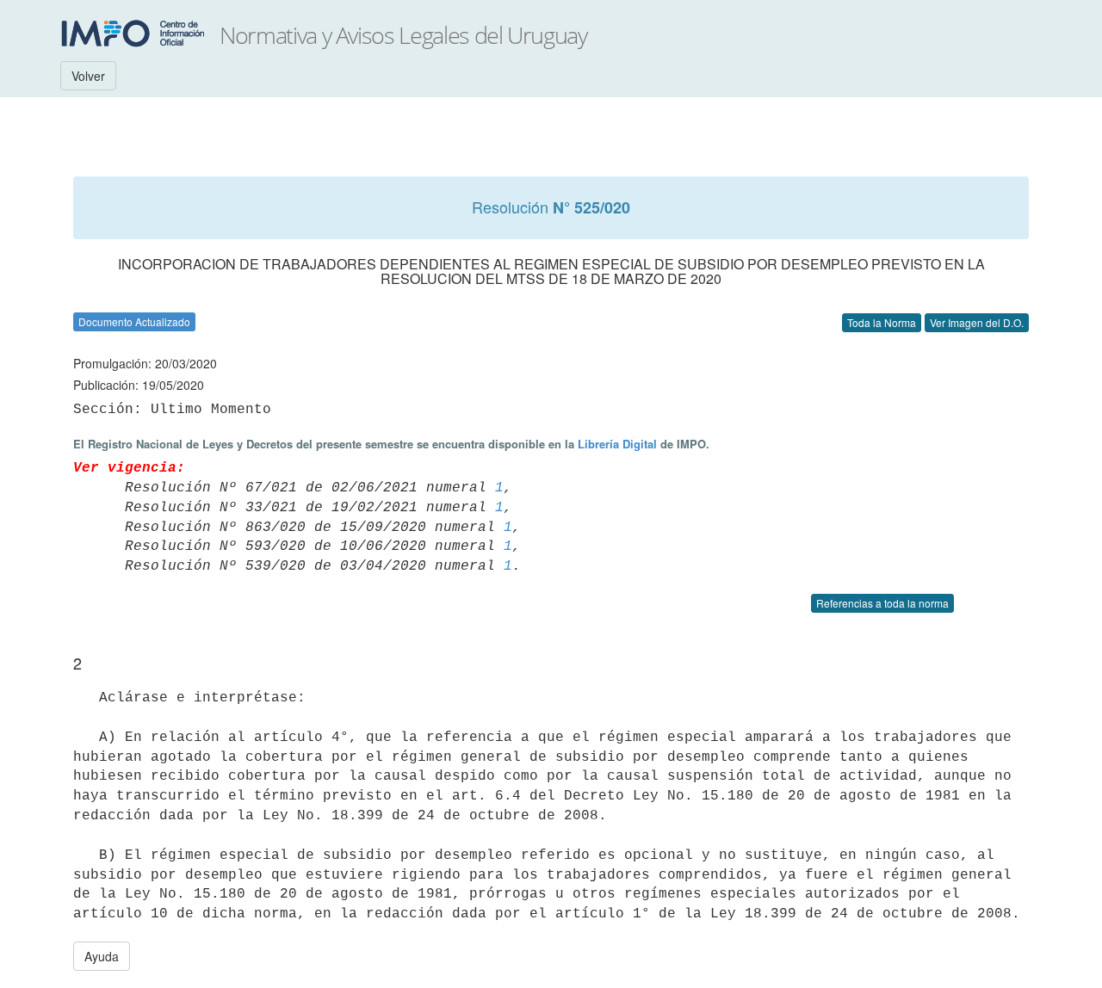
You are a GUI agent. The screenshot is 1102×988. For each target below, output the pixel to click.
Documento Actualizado (134, 321)
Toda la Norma (881, 322)
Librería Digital (617, 443)
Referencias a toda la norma (882, 603)
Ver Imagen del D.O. (977, 322)
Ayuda (101, 956)
